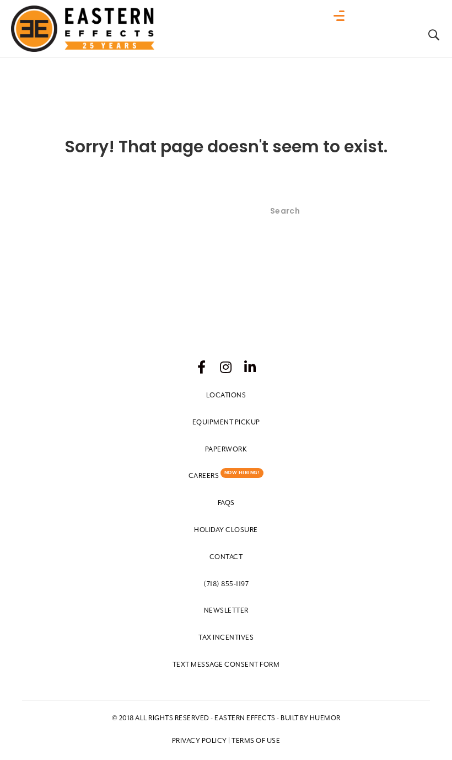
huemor (325, 718)
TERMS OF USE (256, 740)
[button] (201, 367)
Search (409, 210)
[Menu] (341, 16)
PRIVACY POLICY (199, 740)
